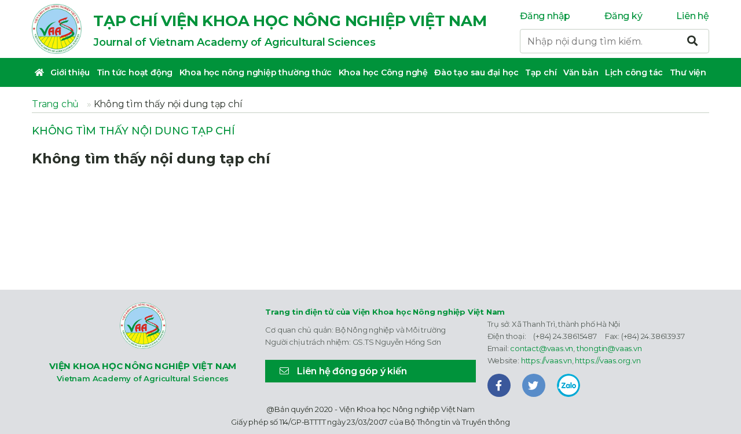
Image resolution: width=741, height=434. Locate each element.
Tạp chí (541, 72)
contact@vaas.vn (541, 348)
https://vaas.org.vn (607, 360)
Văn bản (581, 72)
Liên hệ (692, 15)
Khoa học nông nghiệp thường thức (255, 72)
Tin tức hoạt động (135, 72)
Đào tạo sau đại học (476, 72)
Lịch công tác (634, 72)
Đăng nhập (545, 15)
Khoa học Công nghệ (383, 72)
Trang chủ (55, 104)
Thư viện (688, 72)
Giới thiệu (70, 72)
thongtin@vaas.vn (609, 348)
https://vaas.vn (546, 360)
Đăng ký (623, 15)
